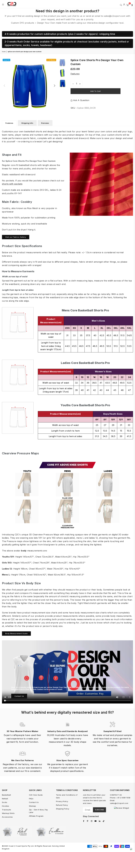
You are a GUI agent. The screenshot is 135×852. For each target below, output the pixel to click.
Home (4, 51)
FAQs (31, 799)
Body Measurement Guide (16, 633)
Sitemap (32, 806)
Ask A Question (81, 100)
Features (75, 73)
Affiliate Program (36, 816)
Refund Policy (62, 805)
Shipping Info (27, 123)
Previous (4, 85)
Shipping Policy (62, 809)
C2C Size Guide (36, 795)
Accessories (7, 817)
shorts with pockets (12, 184)
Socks (4, 802)
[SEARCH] (121, 5)
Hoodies (5, 806)
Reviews (45, 123)
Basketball (6, 795)
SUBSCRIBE (99, 810)
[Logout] (124, 5)
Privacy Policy (62, 801)
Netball (5, 799)
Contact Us (19, 696)
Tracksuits (6, 810)
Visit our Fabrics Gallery (15, 237)
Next (54, 85)
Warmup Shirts (8, 813)
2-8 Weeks (51, 60)
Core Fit (6, 60)
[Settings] (131, 5)
